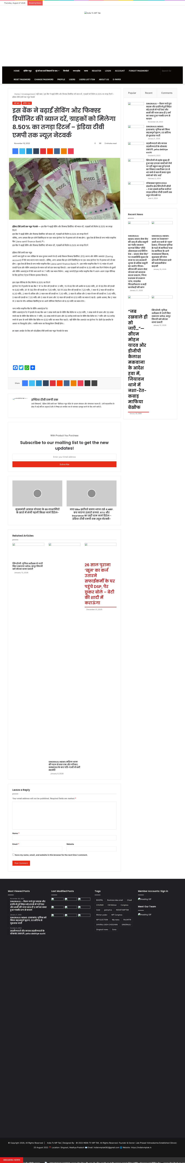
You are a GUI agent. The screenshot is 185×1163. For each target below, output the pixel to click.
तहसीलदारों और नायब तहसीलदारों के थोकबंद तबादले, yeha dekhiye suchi (157, 148)
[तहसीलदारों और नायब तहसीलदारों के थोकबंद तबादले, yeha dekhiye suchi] (136, 147)
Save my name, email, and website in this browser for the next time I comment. (51, 855)
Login (108, 71)
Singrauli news (102, 929)
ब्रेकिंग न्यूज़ (28, 71)
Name (15, 833)
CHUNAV (100, 905)
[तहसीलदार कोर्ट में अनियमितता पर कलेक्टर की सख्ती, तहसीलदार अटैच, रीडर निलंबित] (84, 917)
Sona (114, 929)
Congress (124, 905)
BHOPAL (99, 900)
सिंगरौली (66, 71)
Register (96, 71)
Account (120, 71)
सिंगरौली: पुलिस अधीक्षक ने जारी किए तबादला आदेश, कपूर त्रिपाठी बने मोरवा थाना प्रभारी (27, 566)
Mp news (115, 920)
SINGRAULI (126, 924)
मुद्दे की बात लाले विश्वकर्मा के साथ (47, 71)
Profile (61, 79)
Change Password (43, 79)
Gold (98, 910)
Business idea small (115, 900)
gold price (108, 910)
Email (15, 844)
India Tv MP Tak (54, 1143)
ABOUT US (104, 79)
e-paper (117, 79)
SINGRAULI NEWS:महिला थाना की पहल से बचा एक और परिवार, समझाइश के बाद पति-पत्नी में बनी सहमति (64, 765)
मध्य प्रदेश (76, 71)
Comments (166, 93)
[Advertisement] (92, 40)
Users (72, 79)
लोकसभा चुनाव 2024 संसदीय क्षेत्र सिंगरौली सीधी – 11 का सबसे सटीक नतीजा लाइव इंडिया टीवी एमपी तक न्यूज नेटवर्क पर (159, 189)
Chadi (129, 900)
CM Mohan (112, 905)
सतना (86, 71)
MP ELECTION (102, 920)
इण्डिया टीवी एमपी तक (44, 400)
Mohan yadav (101, 915)
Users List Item (87, 79)
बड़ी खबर (39, 94)
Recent (148, 93)
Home (17, 71)
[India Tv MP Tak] (92, 13)
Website (70, 844)
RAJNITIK (127, 920)
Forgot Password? (139, 71)
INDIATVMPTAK (122, 910)
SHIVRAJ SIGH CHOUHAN (107, 924)
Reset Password (22, 79)
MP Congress (116, 915)
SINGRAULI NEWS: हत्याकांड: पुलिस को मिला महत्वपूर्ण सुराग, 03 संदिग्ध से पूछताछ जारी (158, 131)
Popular (132, 93)
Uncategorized (28, 94)
